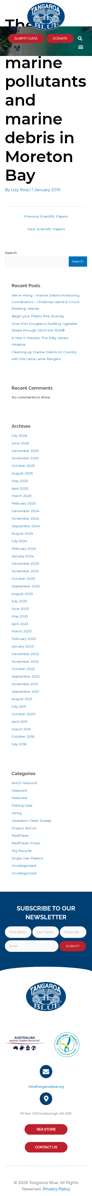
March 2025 (22, 496)
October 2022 (23, 669)
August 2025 (22, 473)
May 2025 (20, 481)
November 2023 (25, 571)
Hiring (17, 813)
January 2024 (23, 556)
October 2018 (23, 736)
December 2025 (25, 451)
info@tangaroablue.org (46, 1086)
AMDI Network (24, 783)
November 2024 (25, 518)
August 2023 (22, 594)
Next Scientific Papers (46, 229)
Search (11, 253)
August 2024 (22, 533)
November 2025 (25, 458)
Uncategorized (24, 873)
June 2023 (20, 609)
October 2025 (23, 466)
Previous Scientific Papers (46, 216)
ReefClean (20, 835)
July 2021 (19, 706)
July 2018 (19, 744)
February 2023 (24, 639)
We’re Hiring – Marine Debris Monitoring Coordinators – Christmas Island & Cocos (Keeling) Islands (45, 302)
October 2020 (23, 714)
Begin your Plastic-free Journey (38, 316)
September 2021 (25, 691)
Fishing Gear (22, 805)
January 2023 (23, 646)
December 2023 (25, 563)
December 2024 (25, 511)
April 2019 (19, 722)
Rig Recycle (22, 851)
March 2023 (22, 631)
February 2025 (24, 503)
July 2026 (19, 436)
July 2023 (19, 601)
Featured (19, 790)
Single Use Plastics (27, 858)
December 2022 (25, 654)
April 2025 (20, 488)
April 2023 (20, 624)
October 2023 (23, 579)
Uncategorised (24, 865)
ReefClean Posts (26, 843)
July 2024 (19, 541)
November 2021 (25, 684)
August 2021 (22, 699)
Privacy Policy (56, 1189)
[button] (80, 38)
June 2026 (20, 443)
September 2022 (26, 676)
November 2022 (25, 661)
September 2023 (26, 586)
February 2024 (24, 548)
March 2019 (21, 729)
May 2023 (20, 616)
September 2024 (26, 526)
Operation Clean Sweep (32, 821)
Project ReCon (24, 828)
